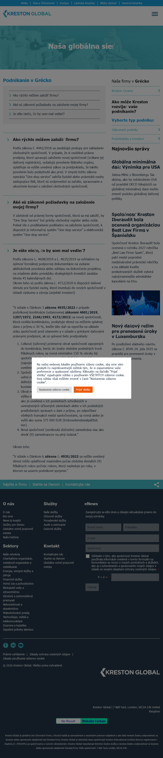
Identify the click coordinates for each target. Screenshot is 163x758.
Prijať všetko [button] (83, 389)
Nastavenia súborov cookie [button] (54, 389)
